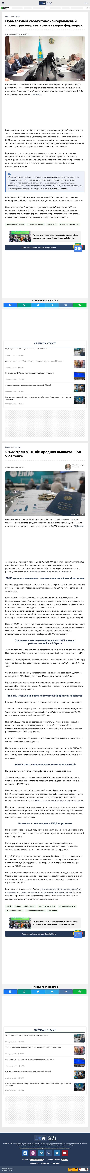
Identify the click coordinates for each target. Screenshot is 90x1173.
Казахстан (53, 911)
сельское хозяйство (35, 224)
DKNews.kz (79, 526)
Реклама (45, 1163)
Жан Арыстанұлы (78, 465)
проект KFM (52, 224)
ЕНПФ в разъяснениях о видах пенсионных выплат (59, 800)
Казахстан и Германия (15, 224)
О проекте (34, 1163)
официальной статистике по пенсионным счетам (47, 572)
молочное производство (69, 224)
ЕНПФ (9, 906)
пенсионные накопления (25, 906)
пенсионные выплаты (67, 906)
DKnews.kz (37, 94)
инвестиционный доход (35, 911)
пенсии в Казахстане (47, 906)
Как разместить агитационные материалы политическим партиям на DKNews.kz (45, 1148)
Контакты (55, 1163)
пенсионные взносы (14, 911)
